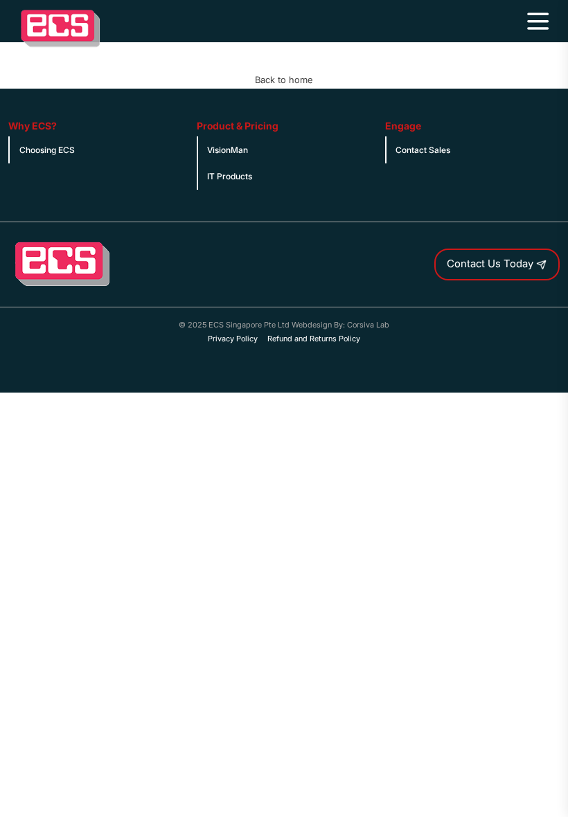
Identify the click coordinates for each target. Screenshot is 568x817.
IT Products (229, 176)
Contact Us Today (491, 264)
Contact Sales (423, 150)
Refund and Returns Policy (313, 338)
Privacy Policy (233, 338)
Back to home (283, 79)
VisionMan (227, 150)
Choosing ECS (47, 150)
